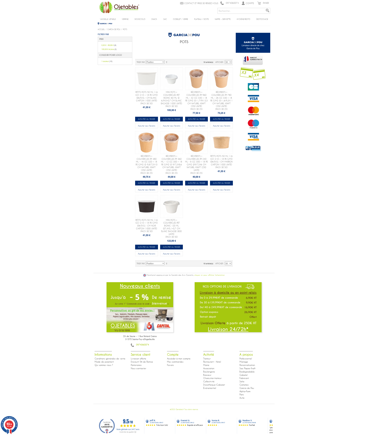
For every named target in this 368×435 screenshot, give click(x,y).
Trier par (141, 62)
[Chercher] (267, 11)
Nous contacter (138, 368)
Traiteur (206, 358)
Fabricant (244, 378)
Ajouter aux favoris (146, 125)
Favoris (170, 365)
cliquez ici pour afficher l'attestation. (209, 275)
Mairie (206, 365)
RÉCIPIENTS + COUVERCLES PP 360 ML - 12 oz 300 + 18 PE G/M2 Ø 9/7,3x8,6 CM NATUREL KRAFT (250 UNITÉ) (171, 164)
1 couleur (106, 61)
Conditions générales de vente (110, 358)
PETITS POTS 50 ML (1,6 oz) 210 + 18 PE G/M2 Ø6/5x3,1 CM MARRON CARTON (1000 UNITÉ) (221, 161)
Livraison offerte (138, 358)
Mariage (243, 361)
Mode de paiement (104, 361)
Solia (241, 381)
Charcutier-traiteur (212, 378)
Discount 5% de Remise (142, 361)
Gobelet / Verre (180, 19)
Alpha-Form (244, 391)
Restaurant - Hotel (212, 361)
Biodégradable (247, 371)
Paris (241, 394)
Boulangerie (209, 371)
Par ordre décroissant (167, 62)
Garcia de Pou (106, 23)
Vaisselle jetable (108, 19)
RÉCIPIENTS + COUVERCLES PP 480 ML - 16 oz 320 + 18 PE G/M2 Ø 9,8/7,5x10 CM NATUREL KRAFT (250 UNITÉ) (146, 164)
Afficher (219, 62)
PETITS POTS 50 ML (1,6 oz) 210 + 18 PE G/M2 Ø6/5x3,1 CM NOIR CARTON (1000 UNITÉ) (146, 225)
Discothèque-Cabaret (214, 384)
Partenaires (136, 365)
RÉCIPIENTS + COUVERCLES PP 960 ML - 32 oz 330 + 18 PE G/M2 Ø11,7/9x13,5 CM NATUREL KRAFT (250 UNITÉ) (196, 100)
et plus (109, 49)
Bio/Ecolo (140, 19)
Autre (242, 397)
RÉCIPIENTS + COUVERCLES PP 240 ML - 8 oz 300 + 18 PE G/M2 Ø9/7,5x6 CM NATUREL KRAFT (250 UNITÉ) (196, 164)
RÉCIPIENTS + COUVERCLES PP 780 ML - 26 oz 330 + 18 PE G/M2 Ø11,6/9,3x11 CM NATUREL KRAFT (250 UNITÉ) (221, 100)
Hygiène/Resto (243, 19)
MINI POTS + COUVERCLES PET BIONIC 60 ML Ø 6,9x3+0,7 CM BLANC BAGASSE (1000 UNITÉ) (171, 99)
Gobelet (243, 375)
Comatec (244, 384)
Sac (165, 19)
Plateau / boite (201, 19)
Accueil (101, 29)
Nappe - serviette (223, 19)
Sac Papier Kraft (247, 368)
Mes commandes (175, 361)
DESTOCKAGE (262, 19)
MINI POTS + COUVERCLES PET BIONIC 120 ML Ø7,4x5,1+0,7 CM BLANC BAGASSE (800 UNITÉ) (171, 228)
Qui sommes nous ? (104, 365)
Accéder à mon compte (178, 358)
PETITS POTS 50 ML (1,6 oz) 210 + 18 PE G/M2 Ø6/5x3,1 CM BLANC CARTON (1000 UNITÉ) (146, 98)
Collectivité (208, 381)
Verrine (125, 19)
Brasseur (207, 375)
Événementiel (209, 388)
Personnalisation (247, 365)
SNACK (154, 19)
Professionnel (245, 358)
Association (208, 368)
